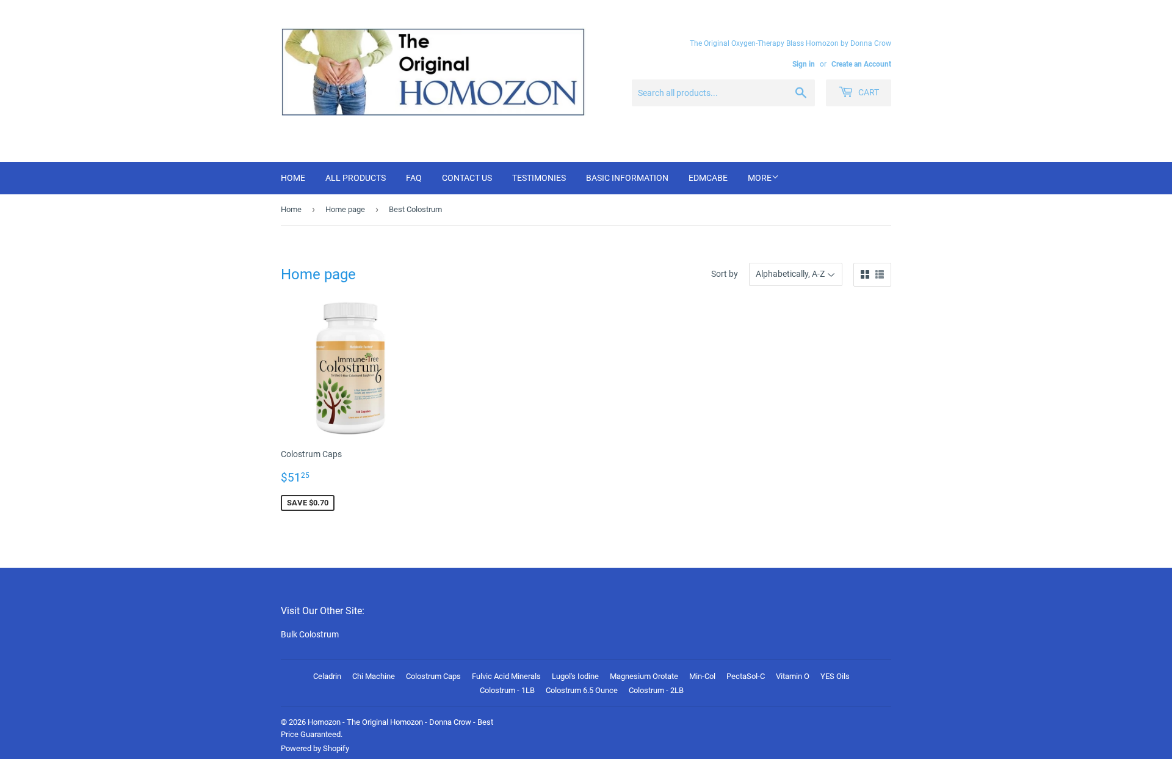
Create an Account (861, 64)
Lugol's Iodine (575, 676)
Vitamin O (792, 676)
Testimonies (539, 178)
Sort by (724, 274)
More (760, 178)
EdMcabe (708, 178)
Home (293, 178)
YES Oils (835, 676)
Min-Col (702, 676)
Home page (345, 209)
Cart (867, 92)
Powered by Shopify (315, 748)
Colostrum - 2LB (656, 690)
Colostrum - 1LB (507, 690)
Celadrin (327, 676)
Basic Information (627, 178)
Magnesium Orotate (644, 676)
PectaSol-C (745, 676)
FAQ (414, 178)
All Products (355, 178)
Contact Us (467, 178)
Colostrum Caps (433, 676)
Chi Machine (373, 676)
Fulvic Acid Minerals (506, 676)
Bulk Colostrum (310, 634)
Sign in (803, 64)
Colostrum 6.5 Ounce (582, 690)
